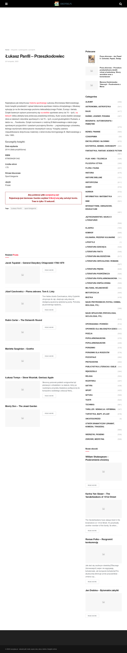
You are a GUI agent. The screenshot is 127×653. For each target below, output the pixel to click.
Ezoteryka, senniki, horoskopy (100, 146)
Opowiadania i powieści (96, 324)
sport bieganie (30, 208)
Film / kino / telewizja (96, 158)
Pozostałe (90, 357)
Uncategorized (92, 418)
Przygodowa (91, 362)
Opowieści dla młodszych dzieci (101, 328)
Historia (89, 172)
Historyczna (91, 182)
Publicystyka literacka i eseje (100, 366)
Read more (49, 270)
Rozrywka (90, 381)
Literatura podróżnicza (97, 273)
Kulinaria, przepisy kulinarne (100, 237)
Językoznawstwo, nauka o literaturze (98, 218)
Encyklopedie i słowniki (97, 141)
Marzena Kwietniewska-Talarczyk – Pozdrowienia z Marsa (110, 84)
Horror (89, 191)
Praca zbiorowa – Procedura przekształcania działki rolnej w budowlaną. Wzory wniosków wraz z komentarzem (110, 72)
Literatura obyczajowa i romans (101, 261)
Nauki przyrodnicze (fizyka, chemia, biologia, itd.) (103, 303)
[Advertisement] (63, 28)
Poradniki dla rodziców (97, 352)
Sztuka (89, 395)
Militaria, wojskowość (96, 288)
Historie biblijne (93, 177)
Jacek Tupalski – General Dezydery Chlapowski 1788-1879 (34, 262)
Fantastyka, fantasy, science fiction (103, 150)
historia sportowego (38, 102)
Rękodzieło (91, 371)
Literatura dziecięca (95, 247)
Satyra (88, 385)
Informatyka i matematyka (98, 196)
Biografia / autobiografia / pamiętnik (23, 50)
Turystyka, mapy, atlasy (97, 414)
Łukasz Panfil (16, 208)
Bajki (88, 111)
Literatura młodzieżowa (97, 256)
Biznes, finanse (92, 131)
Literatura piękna (94, 269)
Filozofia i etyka (93, 163)
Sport (88, 390)
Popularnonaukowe (95, 343)
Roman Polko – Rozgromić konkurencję (99, 541)
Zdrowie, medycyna (94, 439)
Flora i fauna (92, 168)
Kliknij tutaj (54, 198)
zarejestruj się (51, 194)
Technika (89, 404)
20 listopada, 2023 (11, 61)
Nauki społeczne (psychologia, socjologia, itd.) (100, 314)
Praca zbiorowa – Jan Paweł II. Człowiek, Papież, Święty (110, 57)
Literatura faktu (94, 251)
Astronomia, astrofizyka (98, 106)
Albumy (89, 102)
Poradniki (90, 347)
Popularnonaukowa (95, 338)
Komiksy (89, 232)
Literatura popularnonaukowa (101, 278)
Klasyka (89, 228)
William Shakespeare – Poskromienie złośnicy (97, 458)
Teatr (88, 400)
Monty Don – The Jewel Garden (21, 406)
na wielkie (45, 112)
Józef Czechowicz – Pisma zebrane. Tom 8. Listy (29, 291)
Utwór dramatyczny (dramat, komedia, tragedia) (100, 425)
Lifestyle (90, 242)
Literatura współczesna (98, 283)
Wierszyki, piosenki (94, 434)
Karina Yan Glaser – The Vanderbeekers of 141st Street (100, 495)
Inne (87, 201)
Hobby (88, 187)
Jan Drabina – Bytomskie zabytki (102, 590)
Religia (89, 376)
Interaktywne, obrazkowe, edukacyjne (98, 207)
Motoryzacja (92, 292)
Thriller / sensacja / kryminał (100, 409)
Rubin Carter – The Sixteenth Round (23, 320)
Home (7, 50)
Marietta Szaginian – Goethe (19, 348)
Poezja (88, 333)
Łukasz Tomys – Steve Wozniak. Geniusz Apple (29, 377)
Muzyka (89, 297)
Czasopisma (91, 136)
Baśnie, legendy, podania (97, 116)
